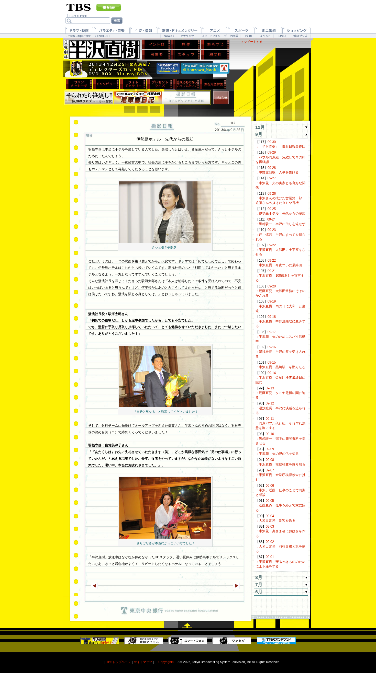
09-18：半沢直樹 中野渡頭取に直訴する (280, 321)
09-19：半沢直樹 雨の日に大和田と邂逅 (280, 305)
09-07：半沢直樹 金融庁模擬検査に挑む (280, 474)
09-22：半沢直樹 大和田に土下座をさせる (280, 249)
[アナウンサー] (188, 36)
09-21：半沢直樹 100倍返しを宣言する (280, 275)
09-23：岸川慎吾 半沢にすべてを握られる (280, 234)
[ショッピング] (296, 30)
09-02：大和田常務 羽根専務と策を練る (280, 546)
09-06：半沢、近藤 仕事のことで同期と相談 (280, 490)
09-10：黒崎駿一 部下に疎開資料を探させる (280, 438)
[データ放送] (231, 36)
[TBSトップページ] (79, 7)
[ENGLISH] (103, 36)
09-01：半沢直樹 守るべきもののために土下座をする (280, 561)
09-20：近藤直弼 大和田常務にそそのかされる (280, 290)
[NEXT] (236, 586)
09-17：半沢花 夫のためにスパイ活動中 (280, 336)
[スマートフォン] (211, 36)
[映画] (248, 36)
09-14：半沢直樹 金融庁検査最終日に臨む (280, 377)
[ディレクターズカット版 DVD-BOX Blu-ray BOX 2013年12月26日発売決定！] (109, 69)
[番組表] (108, 7)
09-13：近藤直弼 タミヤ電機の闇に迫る (280, 392)
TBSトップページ (118, 662)
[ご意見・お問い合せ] (78, 36)
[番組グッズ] (300, 36)
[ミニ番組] (268, 30)
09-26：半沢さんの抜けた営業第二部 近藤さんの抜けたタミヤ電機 (280, 198)
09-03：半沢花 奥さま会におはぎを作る (280, 531)
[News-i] (168, 36)
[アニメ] (214, 30)
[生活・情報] (143, 30)
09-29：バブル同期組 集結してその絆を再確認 (280, 157)
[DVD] (281, 36)
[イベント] (265, 36)
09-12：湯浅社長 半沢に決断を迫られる (280, 407)
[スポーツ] (241, 30)
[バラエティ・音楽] (112, 30)
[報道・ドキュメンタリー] (179, 30)
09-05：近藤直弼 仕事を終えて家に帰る (280, 505)
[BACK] (94, 586)
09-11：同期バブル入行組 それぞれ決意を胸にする (280, 423)
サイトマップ (143, 662)
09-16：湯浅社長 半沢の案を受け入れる (280, 351)
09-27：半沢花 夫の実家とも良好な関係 (280, 182)
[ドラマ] (79, 30)
